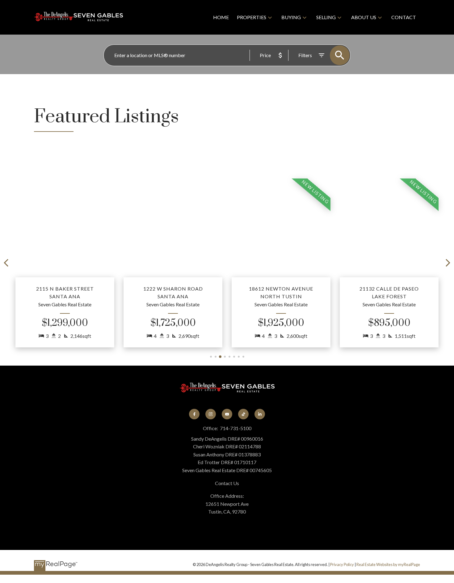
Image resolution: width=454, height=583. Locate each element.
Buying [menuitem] (291, 17)
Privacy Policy (342, 564)
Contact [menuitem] (403, 17)
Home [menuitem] (221, 17)
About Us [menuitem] (363, 17)
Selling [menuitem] (326, 17)
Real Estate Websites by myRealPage (388, 564)
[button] (64, 262)
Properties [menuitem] (251, 17)
